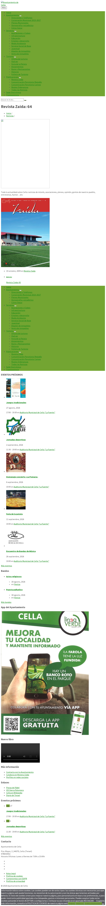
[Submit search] (25, 100)
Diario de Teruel (13, 795)
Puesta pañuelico (14, 589)
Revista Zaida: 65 (13, 282)
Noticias (10, 116)
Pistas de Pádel (13, 787)
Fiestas (17, 584)
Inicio (8, 113)
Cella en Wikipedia (14, 792)
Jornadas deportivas (16, 439)
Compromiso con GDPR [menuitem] (16, 878)
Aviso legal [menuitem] (11, 873)
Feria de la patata (14, 514)
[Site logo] (10, 5)
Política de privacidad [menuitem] (15, 881)
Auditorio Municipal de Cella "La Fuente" (37, 412)
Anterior (9, 277)
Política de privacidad (93, 903)
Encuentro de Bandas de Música (21, 551)
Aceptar (71, 903)
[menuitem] (8, 12)
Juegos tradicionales (16, 402)
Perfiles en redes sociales (17, 777)
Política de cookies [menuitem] (14, 876)
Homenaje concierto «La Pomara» (22, 477)
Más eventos (6, 565)
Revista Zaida (29, 271)
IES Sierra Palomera (15, 790)
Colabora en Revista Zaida (17, 774)
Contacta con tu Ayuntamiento (20, 772)
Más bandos (6, 602)
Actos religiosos (14, 576)
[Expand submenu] (20, 15)
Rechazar (79, 903)
